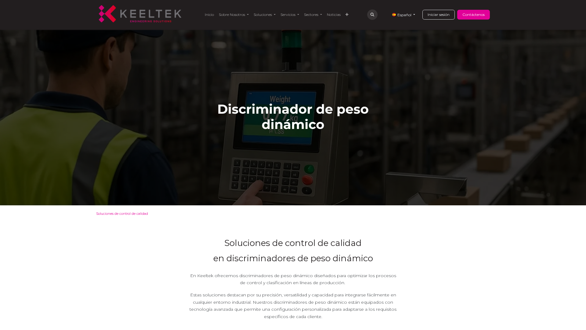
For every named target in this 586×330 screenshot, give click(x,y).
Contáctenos (473, 14)
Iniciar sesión (439, 14)
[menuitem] (209, 14)
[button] (372, 14)
